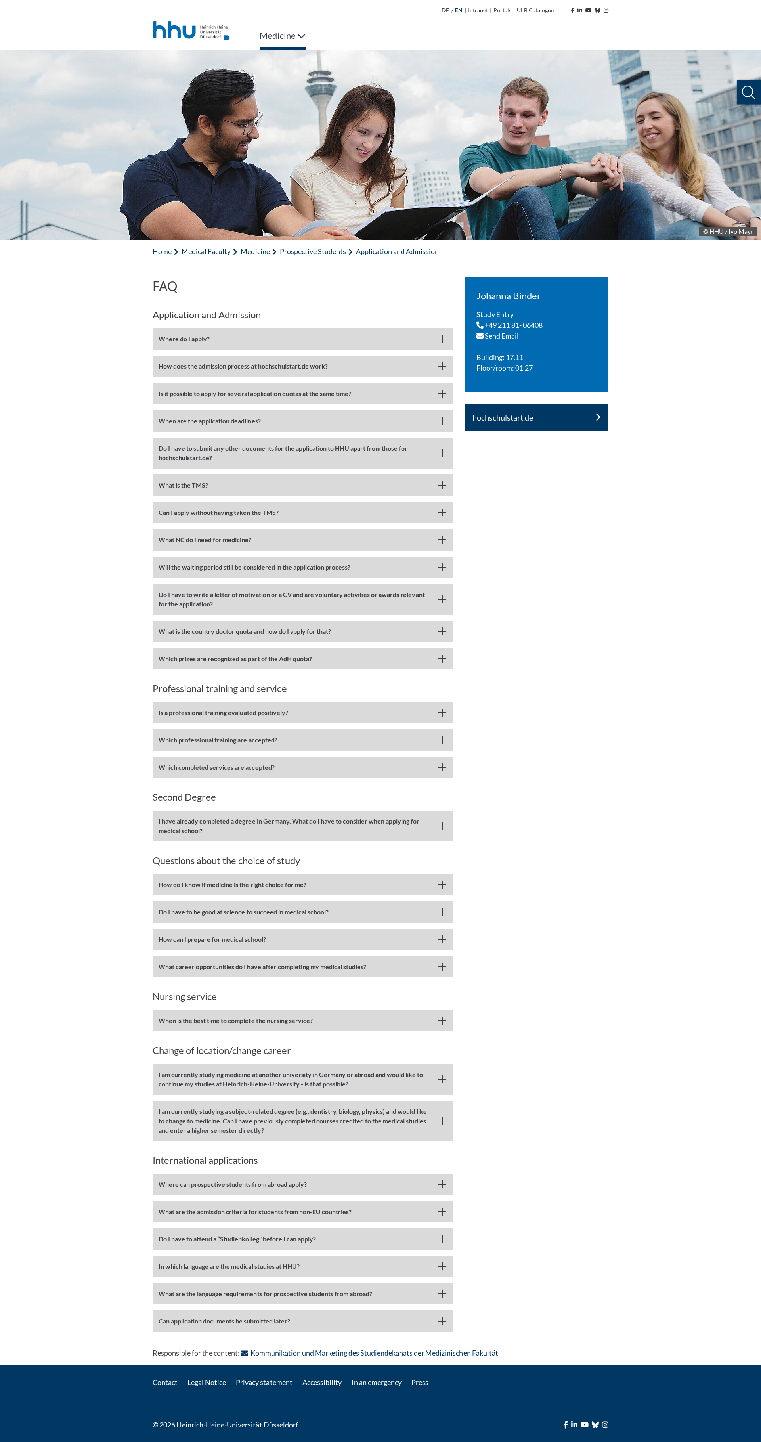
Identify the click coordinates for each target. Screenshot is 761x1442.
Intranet (478, 10)
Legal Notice (206, 1382)
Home (162, 251)
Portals (502, 10)
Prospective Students (313, 251)
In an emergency (377, 1382)
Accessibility (322, 1382)
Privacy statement (264, 1382)
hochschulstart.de (502, 417)
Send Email (501, 335)
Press (419, 1382)
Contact (165, 1382)
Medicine (255, 251)
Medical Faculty (206, 251)
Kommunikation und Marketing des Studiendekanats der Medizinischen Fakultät (374, 1352)
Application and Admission (397, 251)
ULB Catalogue (535, 10)
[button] (749, 92)
